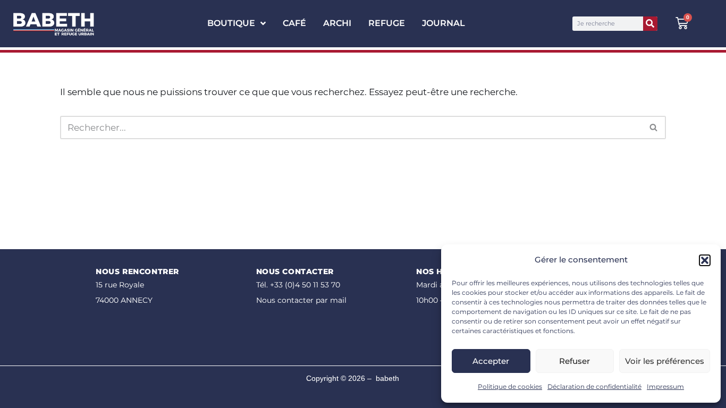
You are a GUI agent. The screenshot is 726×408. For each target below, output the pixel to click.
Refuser (574, 361)
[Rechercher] (650, 23)
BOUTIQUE (231, 23)
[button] (704, 260)
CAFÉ (294, 23)
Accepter (490, 361)
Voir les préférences (664, 361)
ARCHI (337, 23)
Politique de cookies (510, 386)
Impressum (665, 386)
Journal (443, 23)
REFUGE (386, 23)
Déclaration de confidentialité (594, 386)
